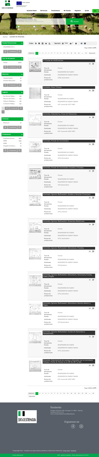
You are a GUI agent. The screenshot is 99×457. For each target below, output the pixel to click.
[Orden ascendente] (49, 43)
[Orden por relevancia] (39, 43)
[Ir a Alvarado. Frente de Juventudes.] (35, 146)
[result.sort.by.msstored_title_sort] (35, 43)
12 (71, 53)
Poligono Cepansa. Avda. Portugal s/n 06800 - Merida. (66, 410)
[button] (55, 9)
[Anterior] (3, 108)
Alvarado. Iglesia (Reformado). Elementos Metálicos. (64, 221)
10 (64, 53)
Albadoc (14, 455)
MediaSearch (20, 455)
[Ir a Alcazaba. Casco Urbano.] (35, 92)
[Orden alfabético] (5, 51)
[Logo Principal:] (7, 4)
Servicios (43, 10)
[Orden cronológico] (42, 43)
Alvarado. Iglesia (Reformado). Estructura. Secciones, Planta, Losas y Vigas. (67, 275)
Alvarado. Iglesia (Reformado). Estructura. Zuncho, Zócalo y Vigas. (66, 304)
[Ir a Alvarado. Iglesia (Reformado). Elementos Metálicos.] (35, 226)
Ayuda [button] (87, 10)
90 (86, 53)
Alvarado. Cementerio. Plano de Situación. (60, 114)
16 (86, 393)
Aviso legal (66, 450)
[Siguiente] (3, 112)
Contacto (73, 450)
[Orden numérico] (19, 51)
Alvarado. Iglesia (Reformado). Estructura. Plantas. (63, 248)
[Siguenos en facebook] (73, 426)
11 (67, 53)
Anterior (31, 53)
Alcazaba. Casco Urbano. (52, 87)
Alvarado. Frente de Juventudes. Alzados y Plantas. (63, 168)
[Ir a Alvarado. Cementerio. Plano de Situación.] (35, 119)
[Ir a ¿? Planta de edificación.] (35, 65)
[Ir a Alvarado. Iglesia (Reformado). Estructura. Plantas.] (35, 253)
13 (75, 53)
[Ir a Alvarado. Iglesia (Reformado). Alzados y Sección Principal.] (35, 199)
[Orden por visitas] (46, 43)
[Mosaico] (85, 43)
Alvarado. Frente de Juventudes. (56, 141)
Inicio (5, 37)
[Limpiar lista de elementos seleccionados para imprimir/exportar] (76, 43)
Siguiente (92, 53)
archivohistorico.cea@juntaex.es (65, 414)
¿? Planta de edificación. (53, 60)
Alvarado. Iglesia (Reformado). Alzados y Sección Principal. (67, 194)
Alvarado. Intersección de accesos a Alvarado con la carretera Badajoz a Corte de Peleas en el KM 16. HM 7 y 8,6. (68, 361)
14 (78, 53)
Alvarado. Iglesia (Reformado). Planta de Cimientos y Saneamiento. (64, 332)
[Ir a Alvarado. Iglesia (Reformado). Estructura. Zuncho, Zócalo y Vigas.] (35, 308)
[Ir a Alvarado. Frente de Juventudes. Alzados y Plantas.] (35, 173)
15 (82, 393)
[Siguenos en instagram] (81, 426)
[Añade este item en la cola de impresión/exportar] (90, 64)
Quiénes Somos (32, 10)
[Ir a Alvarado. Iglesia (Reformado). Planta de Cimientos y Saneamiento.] (35, 337)
